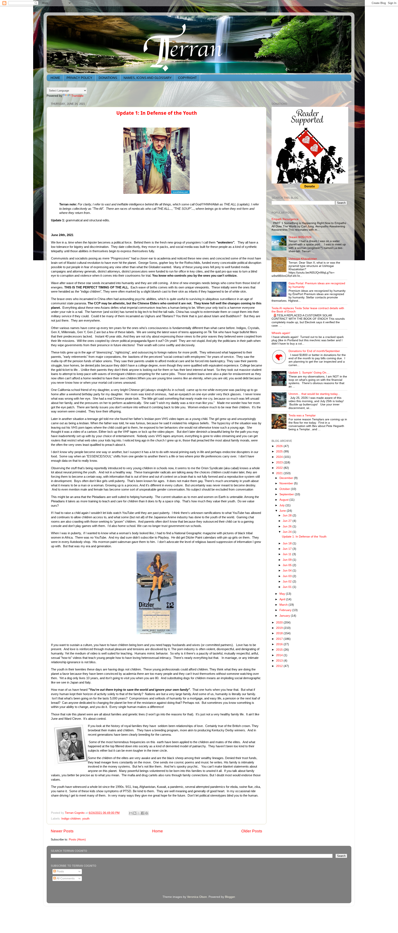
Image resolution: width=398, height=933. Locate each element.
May (282, 593)
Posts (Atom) (77, 839)
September (287, 494)
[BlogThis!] (135, 813)
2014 (280, 655)
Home (157, 831)
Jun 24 (287, 531)
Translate (77, 95)
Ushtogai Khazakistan (303, 258)
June (283, 510)
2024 (280, 456)
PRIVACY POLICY (79, 78)
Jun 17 (287, 548)
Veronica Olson (197, 896)
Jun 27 (287, 520)
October (285, 489)
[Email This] (131, 813)
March (284, 604)
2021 (280, 473)
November (286, 483)
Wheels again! (281, 333)
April (282, 599)
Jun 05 (287, 565)
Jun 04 (287, 570)
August (284, 499)
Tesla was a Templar (302, 415)
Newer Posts (62, 831)
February (285, 610)
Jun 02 (287, 581)
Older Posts (251, 831)
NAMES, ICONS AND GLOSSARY (148, 78)
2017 (280, 638)
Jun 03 (287, 576)
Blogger (230, 896)
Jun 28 (287, 515)
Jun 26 (287, 526)
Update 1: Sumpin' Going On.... (309, 372)
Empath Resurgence (285, 219)
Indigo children (71, 818)
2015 (280, 649)
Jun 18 (287, 543)
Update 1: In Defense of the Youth (156, 113)
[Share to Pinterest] (146, 813)
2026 (280, 446)
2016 (280, 644)
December (286, 478)
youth (86, 818)
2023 (280, 462)
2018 (280, 633)
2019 (280, 627)
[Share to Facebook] (143, 813)
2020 (280, 622)
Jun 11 (287, 554)
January (285, 615)
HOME (55, 78)
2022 (280, 467)
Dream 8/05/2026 (300, 237)
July (282, 505)
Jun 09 (287, 559)
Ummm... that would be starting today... (314, 393)
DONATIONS (108, 78)
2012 (280, 666)
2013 (280, 660)
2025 (280, 451)
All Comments (65, 878)
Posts (60, 871)
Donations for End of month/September (314, 351)
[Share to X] (139, 813)
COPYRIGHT (187, 78)
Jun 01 (287, 586)
